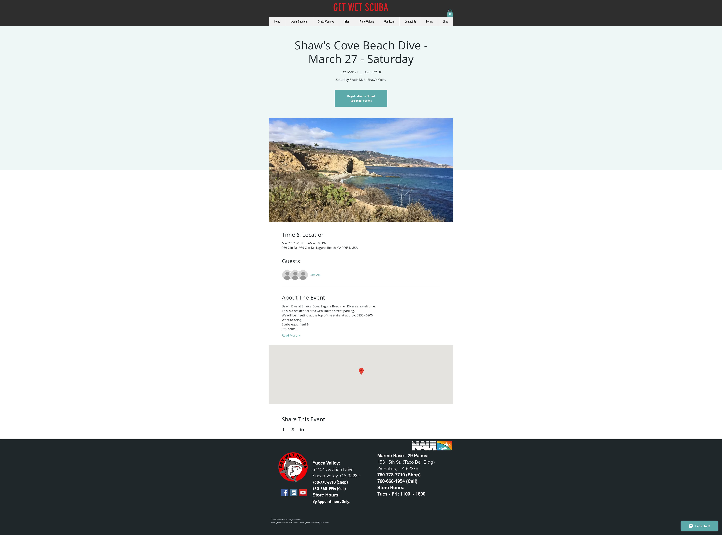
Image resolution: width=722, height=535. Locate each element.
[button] (450, 13)
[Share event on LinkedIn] (302, 429)
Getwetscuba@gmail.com (288, 519)
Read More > (291, 335)
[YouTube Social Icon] (303, 492)
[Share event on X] (293, 429)
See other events (361, 100)
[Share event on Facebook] (283, 429)
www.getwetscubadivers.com (284, 522)
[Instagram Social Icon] (293, 492)
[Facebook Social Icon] (284, 492)
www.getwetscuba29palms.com (314, 522)
